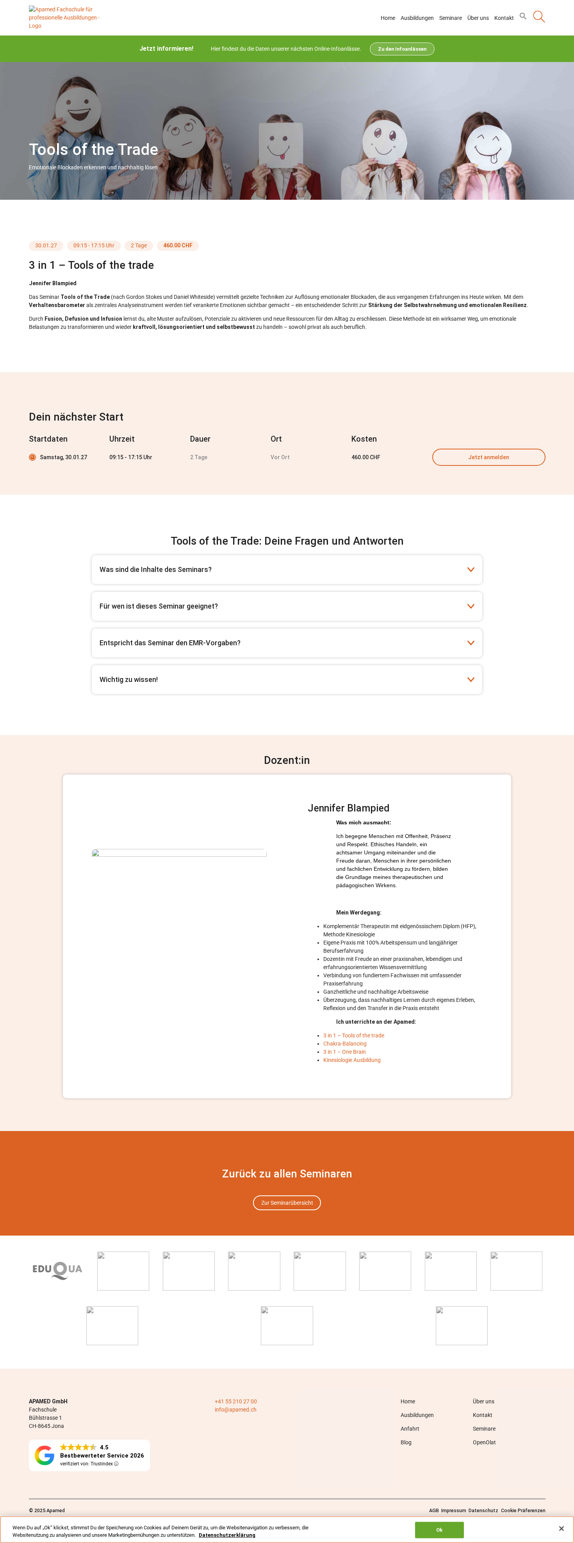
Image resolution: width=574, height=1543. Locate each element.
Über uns (478, 18)
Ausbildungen (417, 18)
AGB (434, 1510)
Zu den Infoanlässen (402, 49)
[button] (523, 18)
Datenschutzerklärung (227, 1535)
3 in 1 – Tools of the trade (353, 1035)
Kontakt (504, 18)
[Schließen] (561, 1528)
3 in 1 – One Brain (344, 1052)
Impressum (453, 1510)
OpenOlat (484, 1442)
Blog (406, 1442)
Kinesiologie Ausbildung (352, 1060)
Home (388, 18)
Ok (439, 1530)
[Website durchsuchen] (539, 17)
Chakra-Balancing (345, 1044)
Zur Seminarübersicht (287, 1203)
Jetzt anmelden (488, 457)
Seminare (450, 18)
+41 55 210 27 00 (236, 1401)
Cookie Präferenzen (523, 1510)
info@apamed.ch (236, 1409)
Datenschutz (483, 1510)
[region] (287, 1529)
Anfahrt (410, 1428)
